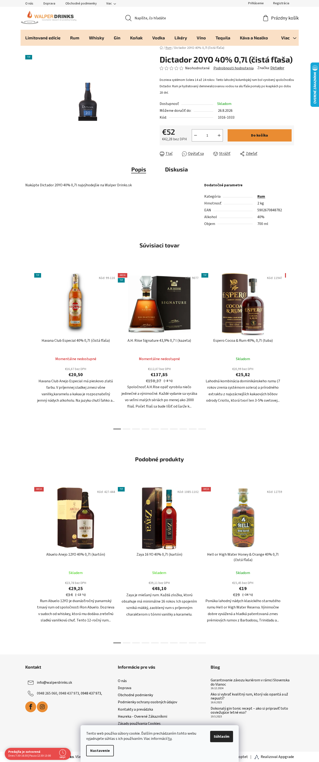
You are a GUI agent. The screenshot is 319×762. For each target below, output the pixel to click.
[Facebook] (30, 706)
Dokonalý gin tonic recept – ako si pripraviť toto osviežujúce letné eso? (249, 711)
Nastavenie (100, 750)
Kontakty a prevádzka (135, 709)
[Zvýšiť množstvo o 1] (219, 135)
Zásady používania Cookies (139, 723)
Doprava (49, 3)
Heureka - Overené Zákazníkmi (142, 716)
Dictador (277, 68)
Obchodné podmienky (81, 3)
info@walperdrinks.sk (54, 682)
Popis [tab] (138, 169)
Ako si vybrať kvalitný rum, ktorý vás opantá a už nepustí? (249, 696)
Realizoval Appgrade (277, 756)
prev (29, 350)
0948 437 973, (91, 693)
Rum (261, 196)
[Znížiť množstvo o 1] (195, 135)
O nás (29, 3)
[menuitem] (43, 38)
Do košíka (259, 135)
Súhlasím (222, 736)
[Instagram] (42, 706)
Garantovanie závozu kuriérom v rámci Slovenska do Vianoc (250, 682)
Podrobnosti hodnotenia (233, 68)
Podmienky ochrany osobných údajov (147, 702)
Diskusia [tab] (176, 169)
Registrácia (281, 3)
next (290, 350)
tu (170, 738)
